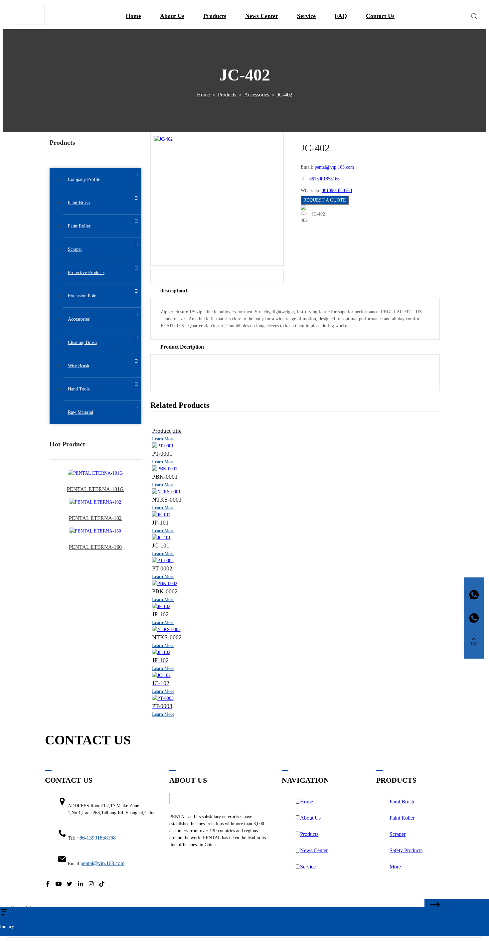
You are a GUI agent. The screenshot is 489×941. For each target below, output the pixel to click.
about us (172, 16)
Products (214, 16)
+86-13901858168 (96, 838)
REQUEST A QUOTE (324, 200)
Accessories (256, 94)
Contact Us (380, 16)
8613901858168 (324, 178)
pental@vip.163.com (334, 167)
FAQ (341, 16)
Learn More (163, 438)
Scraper (398, 834)
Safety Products (406, 850)
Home (133, 16)
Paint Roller (402, 818)
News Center (261, 16)
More (395, 866)
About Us (310, 818)
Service (306, 16)
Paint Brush (402, 801)
